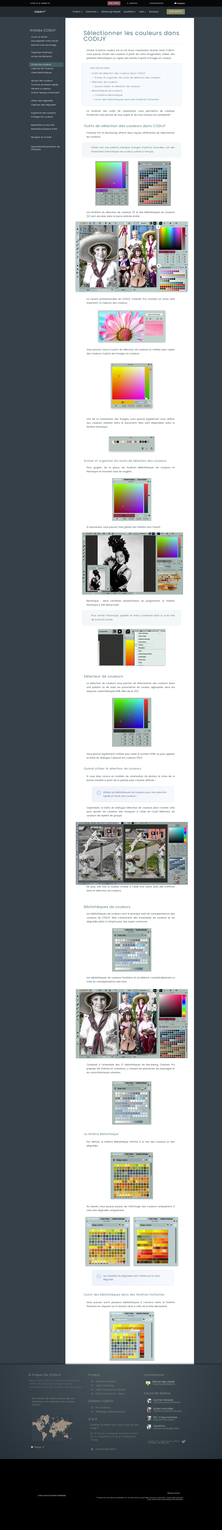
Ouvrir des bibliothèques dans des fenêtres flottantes (127, 99)
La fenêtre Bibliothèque (108, 95)
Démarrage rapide (111, 11)
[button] (114, 3)
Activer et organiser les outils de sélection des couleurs (127, 77)
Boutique (154, 11)
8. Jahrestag (132, 3)
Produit (76, 11)
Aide (141, 11)
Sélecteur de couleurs (105, 82)
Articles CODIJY (43, 30)
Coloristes (91, 11)
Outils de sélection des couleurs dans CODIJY (118, 73)
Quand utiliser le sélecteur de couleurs (117, 86)
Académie (129, 11)
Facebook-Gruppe (157, 3)
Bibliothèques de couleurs (107, 90)
